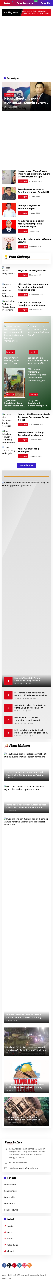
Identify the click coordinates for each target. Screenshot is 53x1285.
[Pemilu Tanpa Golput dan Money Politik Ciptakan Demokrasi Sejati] (9, 227)
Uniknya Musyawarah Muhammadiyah (29, 207)
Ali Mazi (10, 1251)
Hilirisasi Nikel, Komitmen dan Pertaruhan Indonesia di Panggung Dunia (33, 287)
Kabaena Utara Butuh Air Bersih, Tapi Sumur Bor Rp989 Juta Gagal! (38, 361)
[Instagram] (24, 1265)
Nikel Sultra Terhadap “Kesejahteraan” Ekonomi (31, 304)
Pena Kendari (10, 1191)
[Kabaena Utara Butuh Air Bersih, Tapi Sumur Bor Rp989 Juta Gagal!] (38, 340)
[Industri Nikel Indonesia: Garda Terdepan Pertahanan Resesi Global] (9, 420)
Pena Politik (9, 1197)
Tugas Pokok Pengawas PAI (32, 270)
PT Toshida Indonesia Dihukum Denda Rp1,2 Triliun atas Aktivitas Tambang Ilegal (30, 694)
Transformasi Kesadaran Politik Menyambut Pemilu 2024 (34, 190)
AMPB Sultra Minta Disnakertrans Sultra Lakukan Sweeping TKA (30, 706)
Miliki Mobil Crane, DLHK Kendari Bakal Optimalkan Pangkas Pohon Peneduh (31, 731)
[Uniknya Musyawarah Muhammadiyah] (9, 210)
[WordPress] (19, 1265)
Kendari (10, 1226)
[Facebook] (4, 1265)
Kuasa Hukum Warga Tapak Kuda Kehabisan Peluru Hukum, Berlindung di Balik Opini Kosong (34, 175)
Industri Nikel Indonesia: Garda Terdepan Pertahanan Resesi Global (34, 417)
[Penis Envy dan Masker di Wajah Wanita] (9, 243)
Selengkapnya (26, 465)
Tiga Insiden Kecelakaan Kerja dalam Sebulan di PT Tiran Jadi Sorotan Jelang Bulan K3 (14, 403)
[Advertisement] (26, 45)
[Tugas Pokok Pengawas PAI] (9, 273)
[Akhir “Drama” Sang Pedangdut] (9, 453)
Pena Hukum (10, 1203)
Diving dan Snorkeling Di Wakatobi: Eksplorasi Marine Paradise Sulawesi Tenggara (38, 403)
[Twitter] (9, 1265)
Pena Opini (9, 95)
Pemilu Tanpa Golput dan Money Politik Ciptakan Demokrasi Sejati (31, 224)
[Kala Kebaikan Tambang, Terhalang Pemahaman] (9, 436)
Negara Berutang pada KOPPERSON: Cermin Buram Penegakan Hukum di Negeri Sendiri (25, 101)
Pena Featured (11, 1209)
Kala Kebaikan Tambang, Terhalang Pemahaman (31, 434)
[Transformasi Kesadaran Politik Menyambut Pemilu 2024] (9, 193)
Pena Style (10, 352)
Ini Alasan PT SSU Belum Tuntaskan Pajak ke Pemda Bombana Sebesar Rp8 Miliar (28, 719)
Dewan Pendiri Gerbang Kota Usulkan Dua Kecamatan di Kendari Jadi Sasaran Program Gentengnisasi (13, 361)
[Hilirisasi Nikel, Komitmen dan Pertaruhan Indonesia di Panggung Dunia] (9, 290)
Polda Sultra (12, 1245)
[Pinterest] (14, 1265)
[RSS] (29, 1265)
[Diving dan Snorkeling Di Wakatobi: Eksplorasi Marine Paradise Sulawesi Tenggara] (38, 383)
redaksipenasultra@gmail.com (23, 1168)
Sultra (10, 1238)
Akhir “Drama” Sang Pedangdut (28, 450)
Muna (9, 1232)
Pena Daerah (10, 1184)
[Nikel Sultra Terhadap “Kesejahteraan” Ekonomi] (9, 307)
